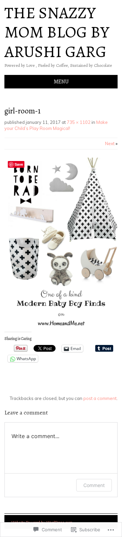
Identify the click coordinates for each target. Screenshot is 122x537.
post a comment (100, 398)
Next (111, 143)
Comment (94, 485)
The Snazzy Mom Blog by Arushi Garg (56, 32)
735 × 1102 (78, 122)
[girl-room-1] (61, 325)
